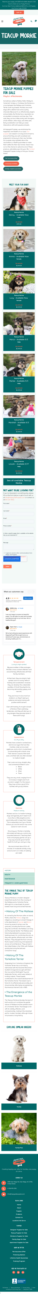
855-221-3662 (9, 500)
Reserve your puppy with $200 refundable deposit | (17, 1)
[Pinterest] (13, 1272)
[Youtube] (18, 1272)
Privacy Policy (26, 1287)
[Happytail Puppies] (19, 21)
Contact (31, 149)
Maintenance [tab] (10, 879)
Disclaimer (5, 1287)
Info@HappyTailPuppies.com (15, 497)
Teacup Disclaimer (15, 1287)
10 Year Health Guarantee (13, 169)
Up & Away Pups (16, 1289)
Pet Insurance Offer (11, 158)
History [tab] (8, 870)
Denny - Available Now (19, 215)
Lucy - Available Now (19, 298)
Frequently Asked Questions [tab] (16, 883)
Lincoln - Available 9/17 (19, 464)
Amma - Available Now (19, 256)
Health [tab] (7, 874)
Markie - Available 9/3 (18, 381)
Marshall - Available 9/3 (19, 422)
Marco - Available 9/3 (19, 339)
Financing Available (11, 163)
